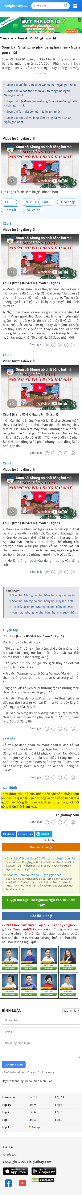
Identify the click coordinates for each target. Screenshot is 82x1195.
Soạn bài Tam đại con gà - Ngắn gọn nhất (33, 111)
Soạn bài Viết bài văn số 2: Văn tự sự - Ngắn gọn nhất (41, 85)
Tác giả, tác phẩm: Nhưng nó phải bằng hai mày (42, 607)
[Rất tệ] (46, 344)
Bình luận (27, 834)
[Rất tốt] (72, 344)
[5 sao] (79, 839)
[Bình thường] (59, 344)
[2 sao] (65, 839)
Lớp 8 (59, 1105)
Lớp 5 (59, 1112)
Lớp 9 (32, 1105)
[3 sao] (70, 839)
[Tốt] (66, 344)
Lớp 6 (32, 1112)
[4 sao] (74, 839)
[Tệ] (53, 344)
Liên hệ (8, 1147)
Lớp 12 (33, 1097)
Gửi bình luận (14, 1064)
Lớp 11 (59, 1097)
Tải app (36, 1127)
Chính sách (10, 1154)
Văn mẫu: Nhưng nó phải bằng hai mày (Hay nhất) (43, 612)
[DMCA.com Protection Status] (42, 1183)
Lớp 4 (5, 1120)
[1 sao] (61, 839)
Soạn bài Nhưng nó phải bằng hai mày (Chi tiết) (42, 601)
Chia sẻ (10, 833)
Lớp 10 (6, 1105)
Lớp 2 (59, 1120)
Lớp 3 (32, 1120)
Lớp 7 (5, 1112)
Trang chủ (8, 1097)
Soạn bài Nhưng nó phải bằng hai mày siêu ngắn (43, 595)
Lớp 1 (5, 1127)
